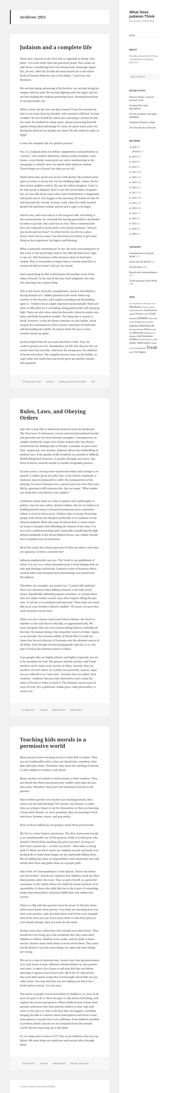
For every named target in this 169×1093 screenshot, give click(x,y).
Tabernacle (143, 342)
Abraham (135, 306)
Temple (154, 343)
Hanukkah (133, 318)
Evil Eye (138, 313)
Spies (156, 339)
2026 (134, 147)
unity (131, 352)
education (84, 1063)
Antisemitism (150, 310)
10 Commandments (135, 304)
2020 (134, 177)
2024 (134, 156)
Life (152, 325)
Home (132, 35)
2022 (134, 166)
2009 (134, 233)
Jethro (150, 322)
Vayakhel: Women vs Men (142, 122)
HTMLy (51, 1086)
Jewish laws (76, 709)
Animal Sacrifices (136, 310)
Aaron (154, 304)
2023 (134, 161)
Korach (144, 325)
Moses (147, 329)
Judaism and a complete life (56, 47)
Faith (153, 313)
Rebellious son (149, 333)
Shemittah (142, 339)
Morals (74, 1063)
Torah (152, 347)
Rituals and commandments (143, 272)
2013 (134, 213)
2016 (134, 197)
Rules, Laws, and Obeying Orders (53, 414)
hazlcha (50, 381)
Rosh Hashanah (145, 336)
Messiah (132, 329)
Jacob (137, 321)
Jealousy (144, 322)
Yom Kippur (140, 352)
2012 (134, 218)
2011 (134, 223)
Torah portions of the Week (143, 280)
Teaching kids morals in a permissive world (53, 742)
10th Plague (147, 304)
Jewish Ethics (136, 267)
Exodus (146, 314)
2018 (134, 187)
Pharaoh (138, 332)
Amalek (151, 307)
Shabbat (133, 339)
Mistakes (140, 329)
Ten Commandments (137, 348)
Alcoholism (145, 307)
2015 (134, 202)
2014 (134, 208)
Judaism (134, 325)
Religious (133, 336)
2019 (134, 182)
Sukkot (132, 342)
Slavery (150, 339)
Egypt (131, 314)
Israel (142, 318)
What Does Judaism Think (142, 14)
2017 (134, 192)
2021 (134, 172)
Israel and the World (139, 261)
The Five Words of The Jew (142, 127)
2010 (134, 228)
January (136, 151)
